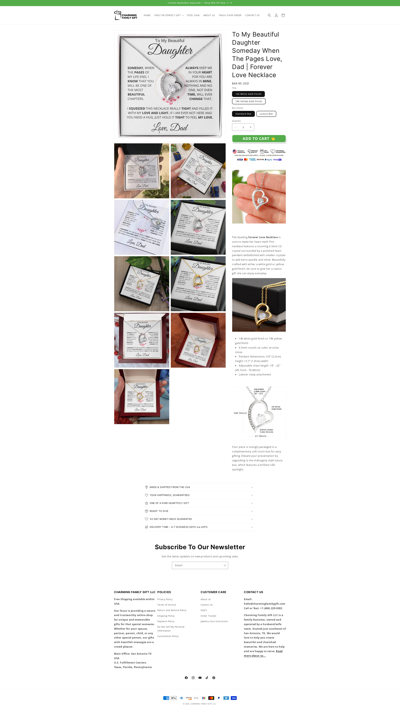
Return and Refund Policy (171, 610)
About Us (206, 599)
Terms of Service (166, 604)
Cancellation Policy (168, 636)
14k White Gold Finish (248, 93)
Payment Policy (165, 621)
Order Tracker (209, 615)
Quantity (236, 120)
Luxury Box (266, 113)
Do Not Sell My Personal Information (171, 628)
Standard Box (243, 113)
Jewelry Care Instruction (214, 621)
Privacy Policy (164, 599)
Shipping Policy (166, 615)
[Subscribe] (224, 565)
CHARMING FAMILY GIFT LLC (203, 704)
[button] (168, 15)
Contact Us (207, 604)
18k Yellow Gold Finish (248, 101)
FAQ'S (204, 610)
